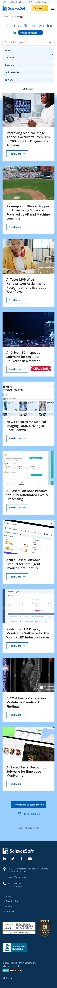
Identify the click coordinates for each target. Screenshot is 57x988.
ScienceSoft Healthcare (15, 2)
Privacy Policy (8, 906)
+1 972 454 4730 (15, 886)
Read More (15, 153)
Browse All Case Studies (28, 828)
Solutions (9, 57)
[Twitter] (13, 858)
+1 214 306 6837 (15, 883)
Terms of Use (8, 911)
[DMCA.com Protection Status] (12, 971)
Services (9, 65)
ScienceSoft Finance (40, 2)
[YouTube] (30, 858)
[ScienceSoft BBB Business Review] (15, 947)
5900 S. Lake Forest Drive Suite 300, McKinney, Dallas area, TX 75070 (28, 870)
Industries (10, 50)
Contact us (39, 8)
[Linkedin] (4, 858)
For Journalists (9, 896)
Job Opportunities (10, 901)
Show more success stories (28, 804)
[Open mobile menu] (52, 8)
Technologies (11, 72)
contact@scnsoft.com (17, 877)
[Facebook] (21, 858)
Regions (8, 80)
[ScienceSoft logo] (15, 8)
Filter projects (32, 814)
